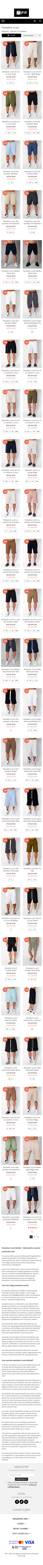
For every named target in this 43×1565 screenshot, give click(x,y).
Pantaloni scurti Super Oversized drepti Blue (11, 820)
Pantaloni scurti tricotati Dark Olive (32, 969)
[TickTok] (21, 1502)
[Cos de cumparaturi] (34, 21)
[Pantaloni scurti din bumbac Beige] (32, 1101)
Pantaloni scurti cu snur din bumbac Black (10, 620)
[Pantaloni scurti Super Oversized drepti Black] (32, 802)
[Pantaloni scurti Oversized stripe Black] (10, 1051)
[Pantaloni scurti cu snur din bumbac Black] (10, 603)
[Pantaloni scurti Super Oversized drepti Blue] (10, 802)
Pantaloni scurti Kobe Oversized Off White (10, 1218)
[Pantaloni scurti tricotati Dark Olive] (32, 951)
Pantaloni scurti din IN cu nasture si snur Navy (32, 1218)
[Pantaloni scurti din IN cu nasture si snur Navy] (32, 1200)
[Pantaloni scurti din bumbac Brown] (10, 752)
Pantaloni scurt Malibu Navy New (11, 272)
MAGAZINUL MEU (20, 1519)
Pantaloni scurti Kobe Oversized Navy (32, 670)
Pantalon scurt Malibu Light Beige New (32, 1168)
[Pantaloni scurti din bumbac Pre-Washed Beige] (10, 204)
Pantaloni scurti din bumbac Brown (11, 770)
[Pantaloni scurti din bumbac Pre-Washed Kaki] (10, 1150)
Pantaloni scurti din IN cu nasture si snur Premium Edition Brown (10, 1118)
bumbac (16, 1295)
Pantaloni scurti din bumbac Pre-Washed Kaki (10, 1168)
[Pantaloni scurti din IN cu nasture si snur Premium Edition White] (32, 354)
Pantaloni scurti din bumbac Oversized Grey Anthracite (11, 869)
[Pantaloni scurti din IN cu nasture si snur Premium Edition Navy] (10, 453)
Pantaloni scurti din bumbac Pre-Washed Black (32, 222)
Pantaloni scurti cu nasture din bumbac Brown (11, 571)
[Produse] (3, 21)
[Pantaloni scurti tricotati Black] (10, 951)
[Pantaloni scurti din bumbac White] (10, 304)
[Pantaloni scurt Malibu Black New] (32, 254)
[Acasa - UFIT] (21, 13)
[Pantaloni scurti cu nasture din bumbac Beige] (10, 503)
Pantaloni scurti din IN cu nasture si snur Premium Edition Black (11, 371)
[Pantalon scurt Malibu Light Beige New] (32, 1150)
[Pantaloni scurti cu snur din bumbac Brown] (32, 603)
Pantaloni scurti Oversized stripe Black (11, 1069)
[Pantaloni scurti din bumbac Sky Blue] (10, 154)
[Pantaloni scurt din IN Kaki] (32, 852)
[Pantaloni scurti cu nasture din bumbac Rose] (32, 503)
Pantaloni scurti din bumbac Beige (32, 1118)
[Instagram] (26, 1502)
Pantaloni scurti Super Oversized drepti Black (32, 820)
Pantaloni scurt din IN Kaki (32, 869)
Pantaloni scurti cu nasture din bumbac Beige (11, 521)
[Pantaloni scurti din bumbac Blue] (32, 154)
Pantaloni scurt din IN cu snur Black (32, 919)
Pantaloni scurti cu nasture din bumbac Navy (32, 571)
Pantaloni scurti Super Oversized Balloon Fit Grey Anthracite (32, 322)
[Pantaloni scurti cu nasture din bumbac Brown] (10, 553)
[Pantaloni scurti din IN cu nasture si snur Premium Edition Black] (10, 354)
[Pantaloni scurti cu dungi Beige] (32, 453)
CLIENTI (20, 1523)
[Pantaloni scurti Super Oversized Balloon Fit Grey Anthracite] (32, 304)
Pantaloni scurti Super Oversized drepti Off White (32, 770)
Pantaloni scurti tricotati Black (11, 969)
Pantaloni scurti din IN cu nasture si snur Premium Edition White (32, 371)
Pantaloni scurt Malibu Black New (32, 272)
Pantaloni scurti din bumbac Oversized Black (11, 720)
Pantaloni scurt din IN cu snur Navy (10, 73)
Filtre (12, 35)
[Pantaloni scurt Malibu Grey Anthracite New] (10, 652)
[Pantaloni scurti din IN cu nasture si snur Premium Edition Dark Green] (32, 403)
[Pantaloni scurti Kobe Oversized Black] (32, 1051)
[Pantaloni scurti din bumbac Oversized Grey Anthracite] (10, 852)
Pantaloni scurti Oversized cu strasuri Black (32, 1019)
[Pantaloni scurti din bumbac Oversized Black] (10, 702)
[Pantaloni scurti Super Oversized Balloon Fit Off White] (32, 702)
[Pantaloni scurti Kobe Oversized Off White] (10, 1200)
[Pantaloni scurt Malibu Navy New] (10, 254)
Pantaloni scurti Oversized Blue (11, 1019)
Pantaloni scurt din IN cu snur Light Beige (32, 73)
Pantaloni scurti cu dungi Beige (32, 471)
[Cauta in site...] (40, 21)
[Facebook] (17, 1502)
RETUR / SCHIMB (20, 1528)
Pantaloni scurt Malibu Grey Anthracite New (11, 670)
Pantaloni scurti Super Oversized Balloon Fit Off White (32, 720)
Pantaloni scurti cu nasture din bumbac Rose (32, 521)
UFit (3, 1330)
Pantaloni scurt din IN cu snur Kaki (10, 122)
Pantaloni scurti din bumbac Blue (32, 172)
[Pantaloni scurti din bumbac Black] (32, 105)
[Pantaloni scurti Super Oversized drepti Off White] (32, 752)
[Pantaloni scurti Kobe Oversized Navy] (32, 652)
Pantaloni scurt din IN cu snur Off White (10, 919)
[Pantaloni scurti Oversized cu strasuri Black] (32, 1001)
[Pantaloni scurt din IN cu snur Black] (32, 901)
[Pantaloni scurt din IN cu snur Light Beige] (32, 55)
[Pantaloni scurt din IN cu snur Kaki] (10, 105)
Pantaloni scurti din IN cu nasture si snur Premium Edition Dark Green (32, 421)
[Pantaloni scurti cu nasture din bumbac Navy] (32, 553)
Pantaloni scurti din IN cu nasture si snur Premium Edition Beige (11, 421)
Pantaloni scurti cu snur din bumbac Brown (32, 620)
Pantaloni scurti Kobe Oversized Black (32, 1069)
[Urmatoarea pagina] (37, 1236)
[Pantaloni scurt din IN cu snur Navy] (10, 55)
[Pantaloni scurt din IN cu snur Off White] (10, 901)
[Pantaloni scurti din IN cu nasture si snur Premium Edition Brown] (10, 1101)
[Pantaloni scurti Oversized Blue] (10, 1001)
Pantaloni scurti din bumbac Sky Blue (11, 172)
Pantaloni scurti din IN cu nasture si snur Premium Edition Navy (11, 471)
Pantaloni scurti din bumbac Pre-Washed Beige (10, 222)
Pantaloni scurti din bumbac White (11, 322)
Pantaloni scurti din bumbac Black (32, 122)
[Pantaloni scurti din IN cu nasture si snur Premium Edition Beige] (10, 403)
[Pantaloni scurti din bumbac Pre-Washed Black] (32, 204)
